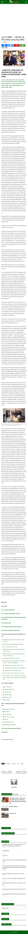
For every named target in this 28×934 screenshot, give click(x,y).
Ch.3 (19, 80)
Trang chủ (3, 5)
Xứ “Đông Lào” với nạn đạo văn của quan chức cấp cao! (13, 883)
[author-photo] (14, 785)
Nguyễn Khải (7, 697)
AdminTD (5, 42)
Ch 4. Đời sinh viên (6, 623)
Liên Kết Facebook (6, 924)
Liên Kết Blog (5, 919)
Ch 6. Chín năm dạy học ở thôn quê (10, 630)
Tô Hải (5, 719)
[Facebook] (4, 45)
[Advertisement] (14, 21)
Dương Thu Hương (8, 717)
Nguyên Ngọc (7, 694)
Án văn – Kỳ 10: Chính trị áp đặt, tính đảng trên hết (13, 878)
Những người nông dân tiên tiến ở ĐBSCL (14, 668)
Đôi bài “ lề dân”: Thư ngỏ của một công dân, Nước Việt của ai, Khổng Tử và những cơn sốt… (14, 677)
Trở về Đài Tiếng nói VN (10, 646)
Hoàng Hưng (7, 714)
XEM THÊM (15, 794)
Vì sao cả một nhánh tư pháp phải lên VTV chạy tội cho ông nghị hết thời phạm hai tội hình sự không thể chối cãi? (14, 867)
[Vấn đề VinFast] (5, 808)
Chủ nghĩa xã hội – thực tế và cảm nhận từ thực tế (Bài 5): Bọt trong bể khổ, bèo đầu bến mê (13, 845)
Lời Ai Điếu (14, 763)
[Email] (22, 45)
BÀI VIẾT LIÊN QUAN (6, 794)
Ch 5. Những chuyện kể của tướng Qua (11, 626)
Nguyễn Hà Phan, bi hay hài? (11, 658)
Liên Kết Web (5, 913)
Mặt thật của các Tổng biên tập (12, 670)
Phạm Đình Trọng (8, 722)
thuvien (21, 763)
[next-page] (5, 820)
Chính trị (8, 5)
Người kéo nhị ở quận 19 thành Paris (13, 665)
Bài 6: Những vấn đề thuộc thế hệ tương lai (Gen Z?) (14, 894)
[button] (2, 2)
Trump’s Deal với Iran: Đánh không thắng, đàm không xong (14, 860)
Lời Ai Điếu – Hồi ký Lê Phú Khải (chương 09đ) (21, 772)
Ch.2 (17, 80)
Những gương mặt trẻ (9, 724)
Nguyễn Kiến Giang (9, 709)
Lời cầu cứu (12, 813)
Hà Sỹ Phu (6, 711)
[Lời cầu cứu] (5, 815)
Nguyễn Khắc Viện (8, 689)
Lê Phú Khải (8, 763)
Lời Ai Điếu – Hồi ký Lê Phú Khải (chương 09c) (6, 772)
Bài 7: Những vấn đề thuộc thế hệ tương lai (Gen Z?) (14, 889)
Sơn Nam (6, 700)
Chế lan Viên (7, 692)
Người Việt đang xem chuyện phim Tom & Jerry (13, 873)
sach (18, 763)
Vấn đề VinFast (13, 806)
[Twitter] (10, 45)
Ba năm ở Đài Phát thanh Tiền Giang (13, 644)
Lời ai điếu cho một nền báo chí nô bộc (13, 673)
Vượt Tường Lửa (6, 828)
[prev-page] (2, 820)
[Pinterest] (16, 45)
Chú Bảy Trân (7, 687)
